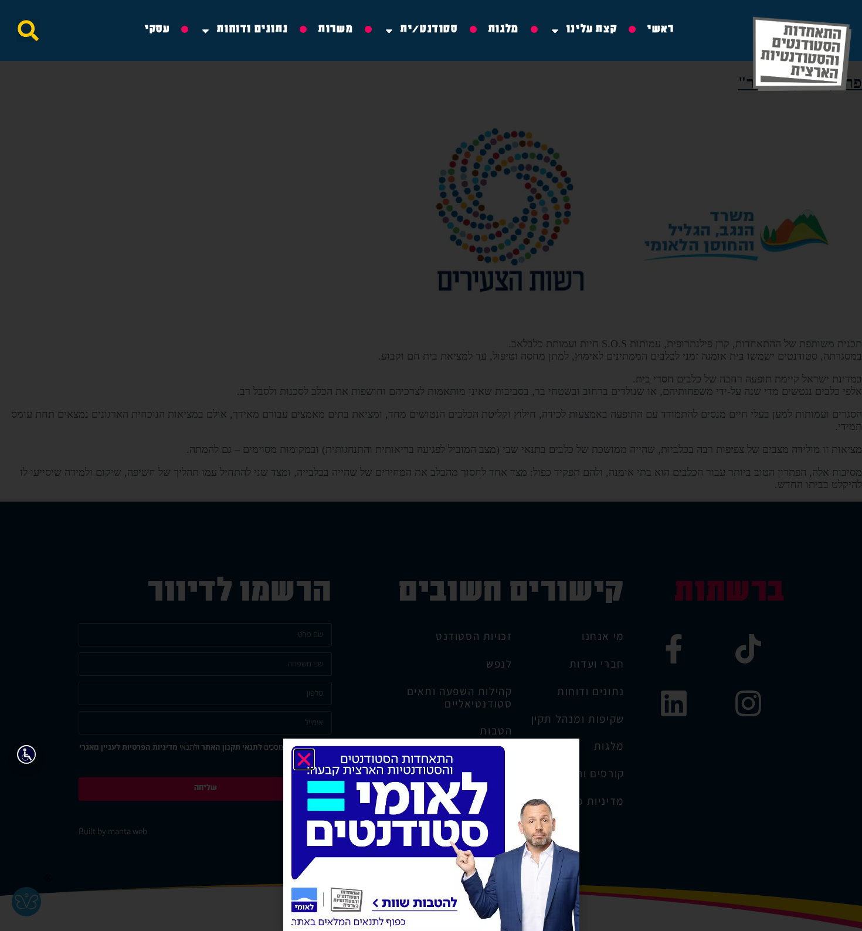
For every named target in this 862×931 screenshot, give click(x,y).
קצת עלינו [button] (591, 30)
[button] (28, 30)
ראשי (660, 30)
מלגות (503, 30)
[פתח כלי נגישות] (26, 754)
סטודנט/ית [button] (429, 30)
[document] (431, 465)
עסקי (157, 30)
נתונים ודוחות (252, 30)
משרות (335, 30)
